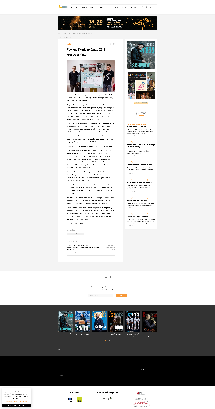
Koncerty (93, 7)
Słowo (116, 7)
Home (59, 33)
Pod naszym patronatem (140, 124)
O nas (59, 370)
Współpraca (123, 370)
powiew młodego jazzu (75, 234)
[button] (156, 3)
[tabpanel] (65, 324)
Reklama (81, 370)
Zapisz (121, 295)
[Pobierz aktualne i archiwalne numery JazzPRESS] (142, 7)
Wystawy (60, 375)
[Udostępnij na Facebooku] (110, 44)
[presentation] (64, 6)
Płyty (108, 7)
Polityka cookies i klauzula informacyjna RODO (15, 401)
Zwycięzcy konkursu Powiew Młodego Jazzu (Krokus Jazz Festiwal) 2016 (83, 248)
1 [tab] (106, 341)
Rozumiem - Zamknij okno (16, 405)
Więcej (60, 349)
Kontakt (143, 370)
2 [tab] (109, 341)
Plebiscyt (134, 7)
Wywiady (124, 7)
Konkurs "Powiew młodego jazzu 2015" (77, 245)
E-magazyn (75, 7)
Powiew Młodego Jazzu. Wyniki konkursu (78, 252)
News (64, 33)
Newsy (102, 7)
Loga (101, 370)
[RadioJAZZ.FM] (151, 7)
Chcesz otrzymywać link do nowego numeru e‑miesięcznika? (107, 288)
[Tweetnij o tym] (114, 44)
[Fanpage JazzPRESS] (146, 7)
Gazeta (84, 7)
